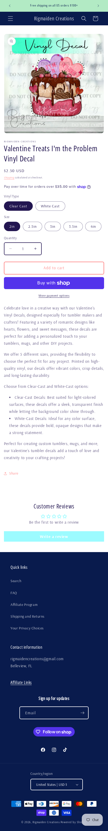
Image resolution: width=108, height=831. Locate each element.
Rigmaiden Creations (46, 822)
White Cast (50, 206)
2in (12, 226)
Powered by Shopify (74, 822)
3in (52, 226)
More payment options (54, 295)
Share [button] (13, 473)
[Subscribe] (82, 712)
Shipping (9, 177)
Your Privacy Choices (27, 628)
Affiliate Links (21, 682)
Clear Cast (18, 206)
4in (93, 226)
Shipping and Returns (27, 616)
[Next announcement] (98, 5)
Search (15, 580)
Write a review (54, 536)
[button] (10, 18)
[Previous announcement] (9, 5)
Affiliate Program (23, 604)
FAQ (13, 592)
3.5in (73, 226)
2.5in (32, 226)
